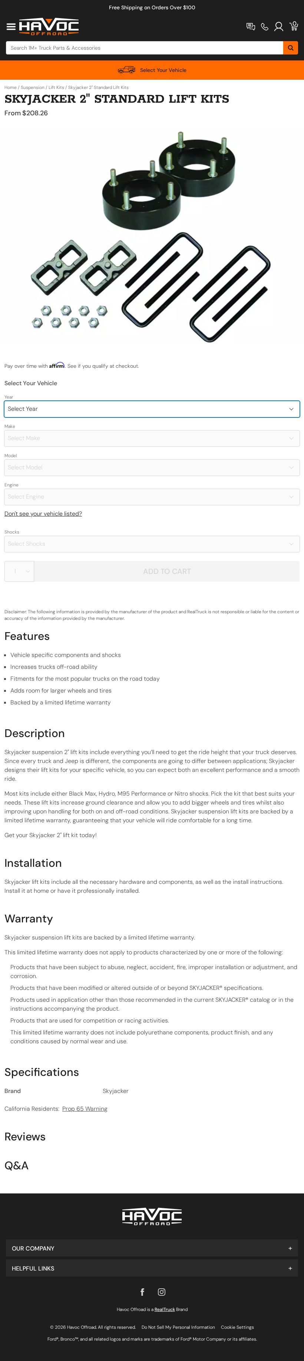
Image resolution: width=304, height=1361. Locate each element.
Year (8, 397)
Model (10, 456)
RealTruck (165, 1309)
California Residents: (56, 1109)
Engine (11, 485)
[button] (152, 1247)
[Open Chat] (251, 26)
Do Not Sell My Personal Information (178, 1327)
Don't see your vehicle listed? (43, 514)
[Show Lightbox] (152, 235)
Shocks (11, 532)
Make (9, 426)
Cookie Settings (237, 1327)
